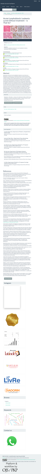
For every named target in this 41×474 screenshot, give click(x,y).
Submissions (13, 6)
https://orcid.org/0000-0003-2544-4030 (11, 57)
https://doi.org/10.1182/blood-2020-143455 (10, 222)
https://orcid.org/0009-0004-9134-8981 (11, 70)
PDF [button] (17, 40)
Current (3, 6)
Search (14, 9)
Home (5, 13)
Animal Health (8, 405)
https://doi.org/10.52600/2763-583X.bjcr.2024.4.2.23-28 (15, 44)
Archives (7, 6)
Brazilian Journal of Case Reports (8, 3)
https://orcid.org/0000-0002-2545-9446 (11, 61)
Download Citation (18, 102)
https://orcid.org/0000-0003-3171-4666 (11, 66)
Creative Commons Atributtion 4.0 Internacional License (26, 459)
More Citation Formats (9, 102)
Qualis (17, 6)
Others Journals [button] (27, 6)
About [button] (21, 6)
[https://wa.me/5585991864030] (12, 440)
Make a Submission (8, 278)
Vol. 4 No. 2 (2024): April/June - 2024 (17, 13)
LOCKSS (3, 457)
